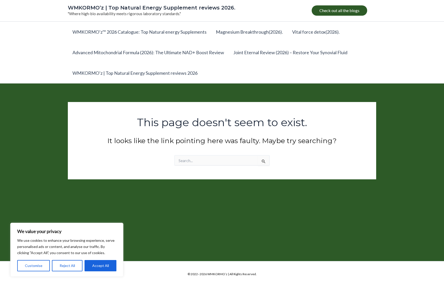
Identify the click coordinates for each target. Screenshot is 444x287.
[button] (339, 10)
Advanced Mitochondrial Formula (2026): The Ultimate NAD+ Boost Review (148, 52)
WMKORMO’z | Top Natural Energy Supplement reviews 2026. (151, 8)
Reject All (67, 265)
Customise (33, 265)
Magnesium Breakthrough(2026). (249, 32)
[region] (66, 250)
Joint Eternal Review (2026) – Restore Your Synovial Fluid (290, 52)
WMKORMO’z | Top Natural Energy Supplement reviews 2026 (135, 73)
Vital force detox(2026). (316, 32)
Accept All (100, 265)
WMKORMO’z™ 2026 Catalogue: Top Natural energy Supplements (139, 32)
